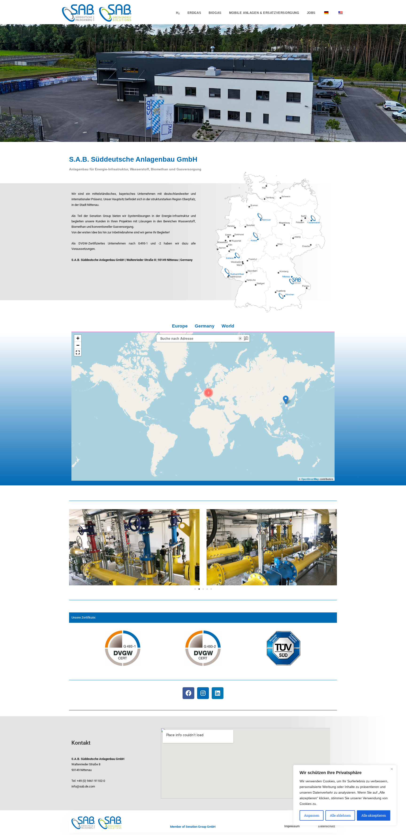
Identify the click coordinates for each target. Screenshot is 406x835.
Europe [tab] (180, 326)
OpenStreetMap (310, 479)
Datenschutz (326, 826)
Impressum (292, 826)
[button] (285, 400)
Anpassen (311, 815)
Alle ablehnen (340, 815)
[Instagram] (203, 693)
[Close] (391, 769)
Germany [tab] (205, 326)
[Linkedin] (217, 693)
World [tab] (228, 326)
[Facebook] (188, 693)
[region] (345, 795)
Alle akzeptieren (373, 815)
